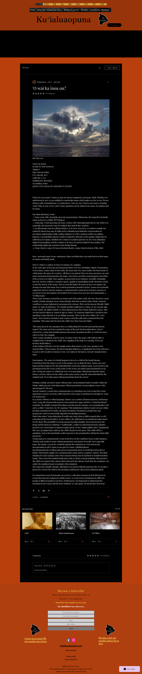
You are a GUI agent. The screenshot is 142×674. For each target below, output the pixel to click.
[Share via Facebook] (34, 491)
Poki (26, 533)
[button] (100, 68)
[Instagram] (74, 640)
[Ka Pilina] (105, 521)
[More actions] (108, 82)
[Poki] (37, 521)
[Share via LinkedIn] (44, 491)
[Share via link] (49, 491)
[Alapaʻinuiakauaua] (71, 521)
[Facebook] (68, 640)
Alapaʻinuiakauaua (66, 533)
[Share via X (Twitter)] (39, 491)
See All (117, 509)
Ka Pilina (96, 533)
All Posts (25, 67)
